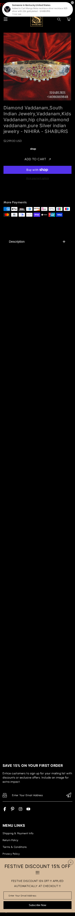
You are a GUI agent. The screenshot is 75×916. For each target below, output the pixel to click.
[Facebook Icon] (5, 810)
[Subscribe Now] (68, 795)
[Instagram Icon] (20, 810)
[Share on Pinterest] (30, 192)
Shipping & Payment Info (18, 833)
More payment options (37, 178)
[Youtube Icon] (28, 810)
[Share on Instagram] (36, 192)
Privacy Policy (11, 853)
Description (17, 241)
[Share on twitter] (23, 192)
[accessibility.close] (70, 862)
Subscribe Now (37, 905)
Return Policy (10, 840)
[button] (68, 19)
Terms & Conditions (15, 847)
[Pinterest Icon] (12, 810)
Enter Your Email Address (22, 895)
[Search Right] (59, 19)
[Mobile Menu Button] (6, 19)
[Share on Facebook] (17, 192)
